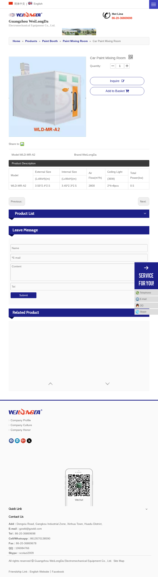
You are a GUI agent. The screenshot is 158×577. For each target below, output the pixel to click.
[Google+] (23, 440)
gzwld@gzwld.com (30, 528)
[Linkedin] (17, 440)
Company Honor (21, 429)
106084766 (19, 548)
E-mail (143, 299)
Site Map (118, 560)
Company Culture (21, 425)
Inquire (114, 81)
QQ (141, 305)
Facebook (58, 571)
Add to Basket (115, 91)
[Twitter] (29, 440)
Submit (23, 295)
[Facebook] (11, 440)
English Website (39, 571)
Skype (143, 311)
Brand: (78, 154)
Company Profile (21, 420)
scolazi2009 (21, 552)
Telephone (145, 292)
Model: (16, 154)
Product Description (24, 163)
